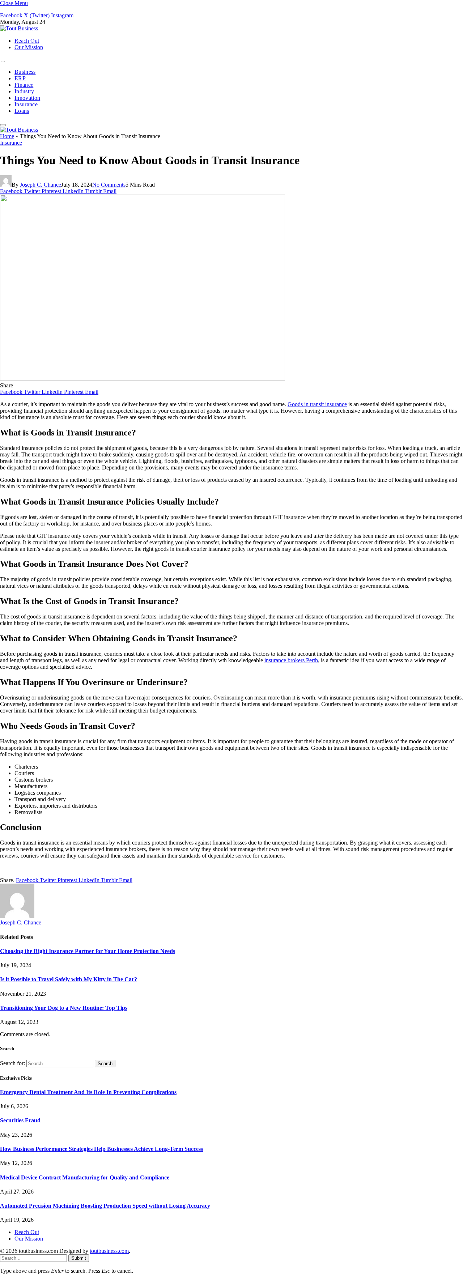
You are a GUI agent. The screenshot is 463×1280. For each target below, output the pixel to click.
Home (7, 136)
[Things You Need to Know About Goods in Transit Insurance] (142, 379)
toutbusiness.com (109, 1251)
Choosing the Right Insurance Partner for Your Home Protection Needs (87, 951)
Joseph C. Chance (40, 185)
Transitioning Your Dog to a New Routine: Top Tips (63, 1008)
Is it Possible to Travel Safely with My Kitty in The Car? (68, 979)
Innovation (27, 98)
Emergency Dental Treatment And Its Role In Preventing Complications (88, 1092)
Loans (21, 111)
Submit (78, 1258)
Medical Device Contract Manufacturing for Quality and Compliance (84, 1177)
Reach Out (26, 41)
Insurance (26, 104)
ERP (20, 78)
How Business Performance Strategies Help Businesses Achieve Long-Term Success (101, 1149)
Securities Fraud (20, 1120)
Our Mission (28, 47)
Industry (24, 91)
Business (25, 72)
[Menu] (3, 61)
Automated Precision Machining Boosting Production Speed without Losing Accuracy (105, 1206)
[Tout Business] (19, 28)
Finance (23, 85)
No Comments (109, 185)
